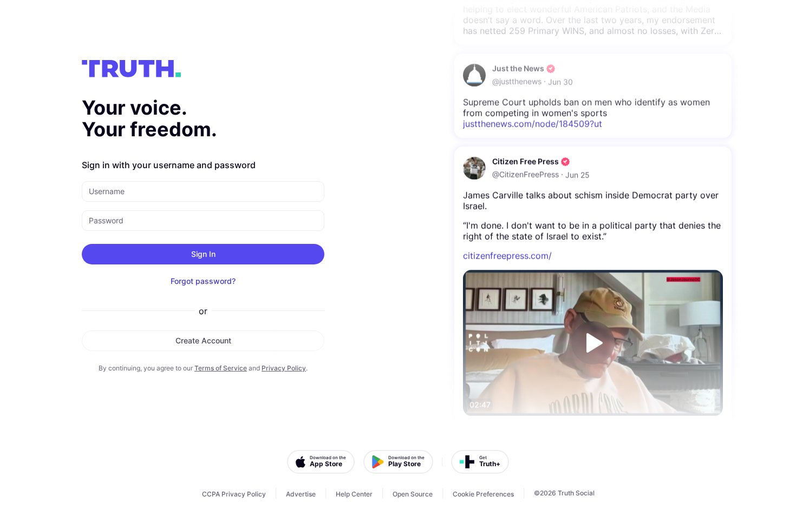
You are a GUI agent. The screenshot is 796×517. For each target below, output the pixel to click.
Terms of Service (220, 368)
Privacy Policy (284, 368)
